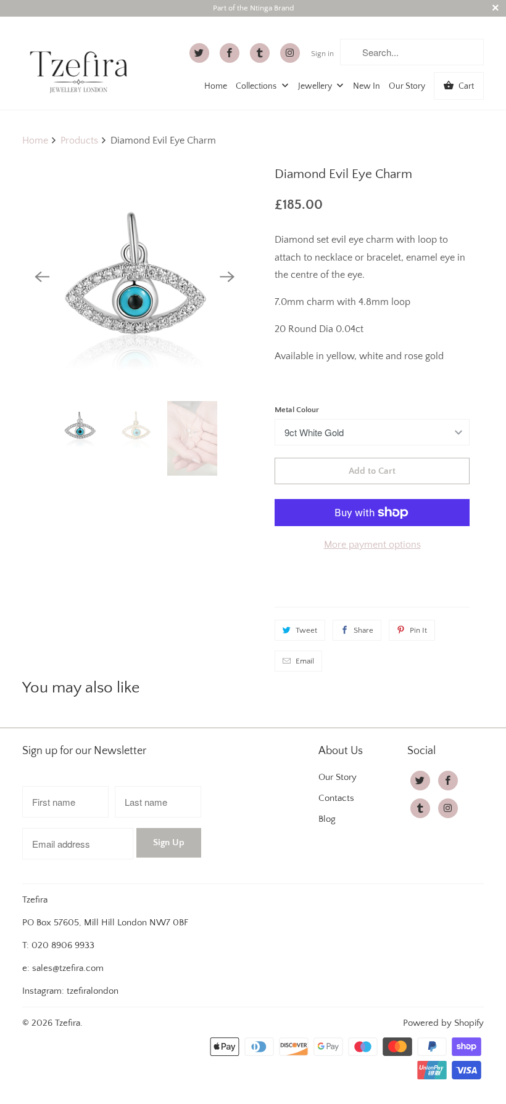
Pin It (418, 630)
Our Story (407, 86)
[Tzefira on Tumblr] (260, 53)
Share (363, 630)
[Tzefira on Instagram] (290, 53)
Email (305, 661)
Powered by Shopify (443, 1023)
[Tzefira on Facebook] (229, 53)
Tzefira (67, 1023)
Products (79, 140)
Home (215, 86)
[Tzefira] (81, 61)
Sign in (322, 53)
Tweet (306, 630)
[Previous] (42, 276)
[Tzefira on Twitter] (199, 53)
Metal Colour (297, 409)
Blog (327, 819)
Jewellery (316, 86)
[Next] (227, 276)
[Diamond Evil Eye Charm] (134, 276)
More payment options (372, 544)
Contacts (336, 798)
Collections (257, 86)
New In (366, 86)
